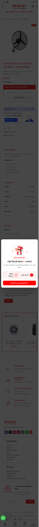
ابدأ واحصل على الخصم (19, 283)
